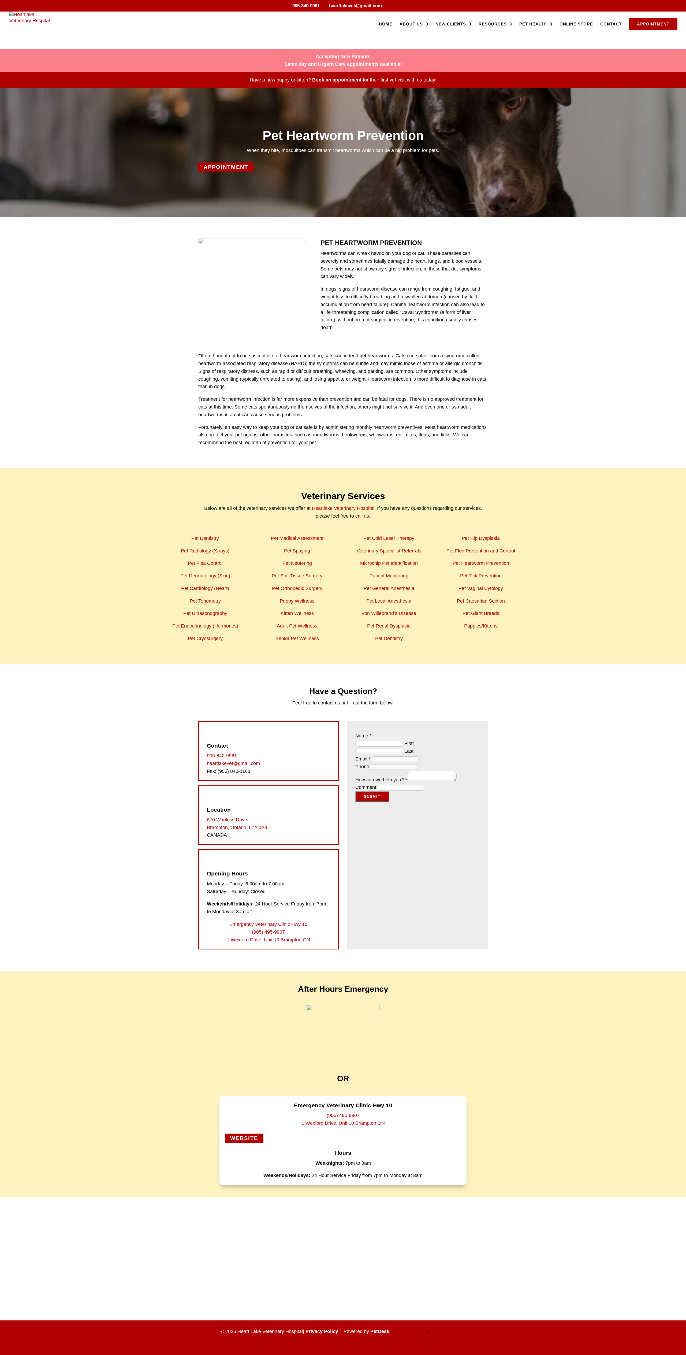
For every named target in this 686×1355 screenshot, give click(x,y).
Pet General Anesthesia (389, 588)
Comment (365, 787)
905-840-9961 (306, 5)
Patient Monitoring (389, 575)
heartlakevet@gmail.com (233, 763)
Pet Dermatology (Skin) (205, 575)
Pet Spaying (297, 551)
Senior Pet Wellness (297, 638)
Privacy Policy (321, 1331)
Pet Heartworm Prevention (481, 563)
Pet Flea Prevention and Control (480, 551)
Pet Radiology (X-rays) (205, 551)
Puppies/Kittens (481, 626)
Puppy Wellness (297, 601)
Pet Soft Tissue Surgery (297, 575)
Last (408, 751)
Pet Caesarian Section (481, 601)
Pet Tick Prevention (481, 575)
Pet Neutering (297, 563)
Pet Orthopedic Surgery (297, 588)
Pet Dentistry (205, 538)
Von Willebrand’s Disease (388, 613)
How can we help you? (381, 779)
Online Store (576, 24)
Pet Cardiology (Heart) (205, 588)
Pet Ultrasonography (205, 613)
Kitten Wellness (297, 613)
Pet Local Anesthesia (388, 601)
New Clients (450, 24)
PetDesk (379, 1331)
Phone (362, 766)
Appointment (653, 24)
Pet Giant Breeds (481, 613)
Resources (493, 24)
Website (244, 1138)
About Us (411, 24)
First (409, 743)
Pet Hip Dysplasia (481, 538)
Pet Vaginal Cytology (480, 588)
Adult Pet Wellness (297, 626)
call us (362, 516)
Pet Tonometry (205, 601)
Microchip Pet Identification (389, 563)
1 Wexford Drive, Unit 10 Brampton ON (268, 939)
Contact (611, 24)
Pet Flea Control (205, 563)
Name (363, 735)
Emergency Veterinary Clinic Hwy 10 (268, 924)
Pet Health (533, 24)
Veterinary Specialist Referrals (389, 551)
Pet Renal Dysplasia (389, 626)
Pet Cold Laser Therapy (388, 538)
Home (385, 24)
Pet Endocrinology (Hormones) (205, 626)
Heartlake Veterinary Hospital (343, 508)
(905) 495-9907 (268, 932)
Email (363, 759)
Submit (372, 797)
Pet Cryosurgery (205, 638)
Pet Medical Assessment (297, 538)
